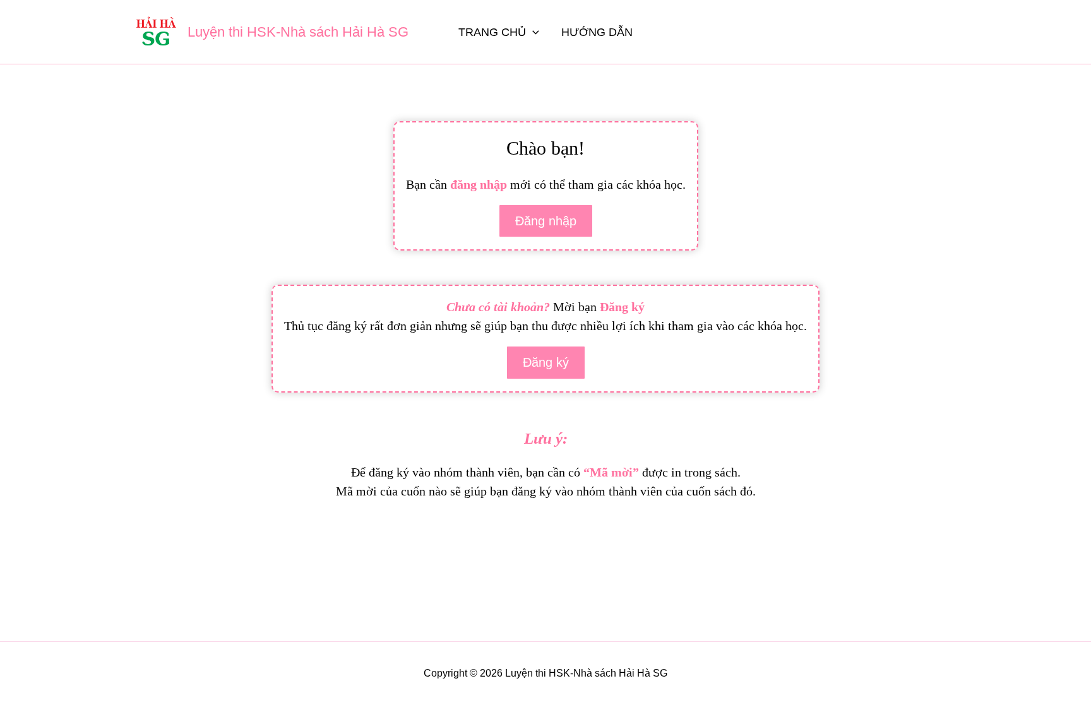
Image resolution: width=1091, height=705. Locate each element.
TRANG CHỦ (492, 32)
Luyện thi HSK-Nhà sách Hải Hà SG (298, 32)
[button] (532, 32)
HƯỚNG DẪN (597, 32)
